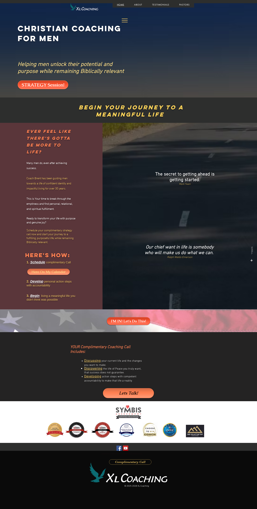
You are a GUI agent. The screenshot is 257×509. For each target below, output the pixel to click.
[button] (37, 262)
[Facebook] (119, 448)
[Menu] (125, 20)
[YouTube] (125, 448)
